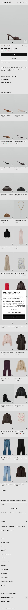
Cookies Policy (21, 306)
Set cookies (14, 309)
